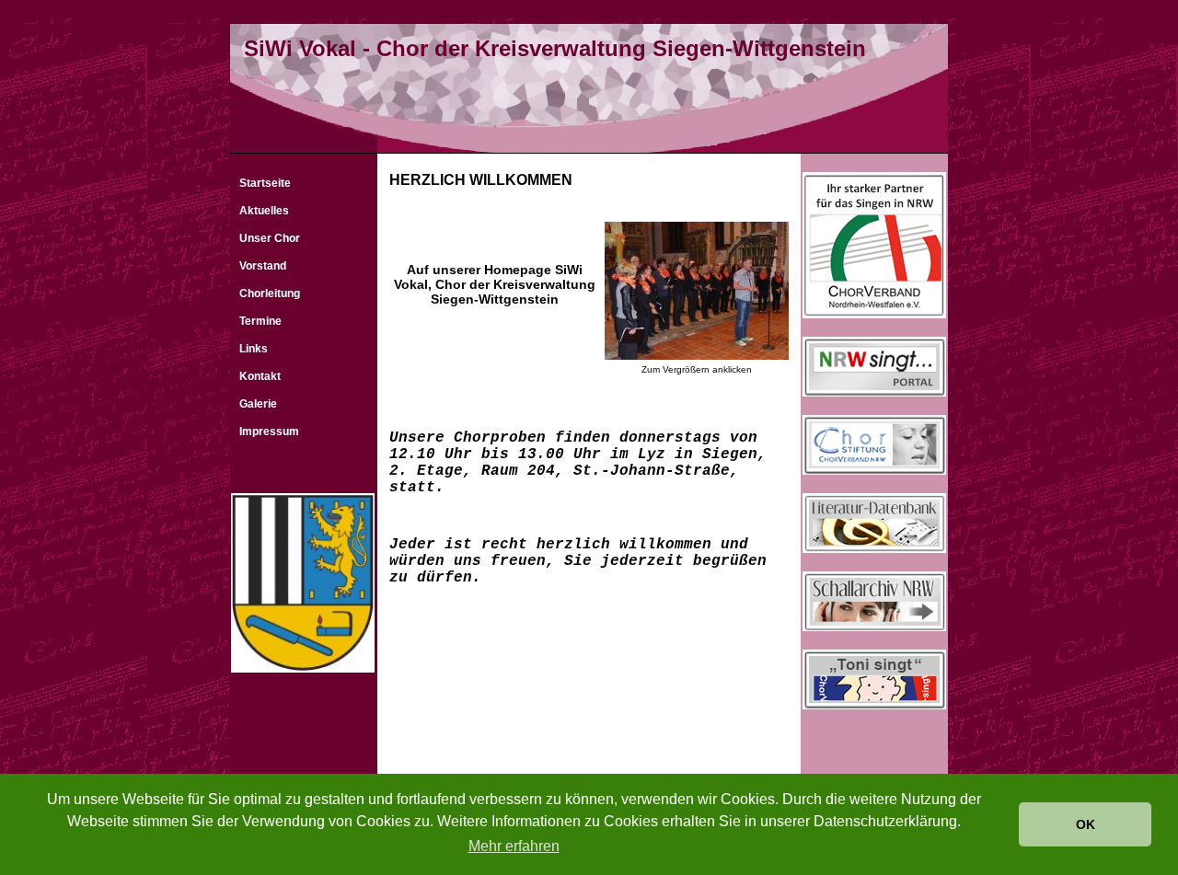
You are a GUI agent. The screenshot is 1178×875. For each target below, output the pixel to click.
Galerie (258, 403)
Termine (260, 321)
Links (253, 348)
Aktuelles (264, 210)
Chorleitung (269, 293)
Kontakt (260, 376)
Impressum (269, 431)
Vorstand (262, 265)
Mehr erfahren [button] (514, 846)
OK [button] (1085, 824)
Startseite (265, 183)
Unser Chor (269, 238)
